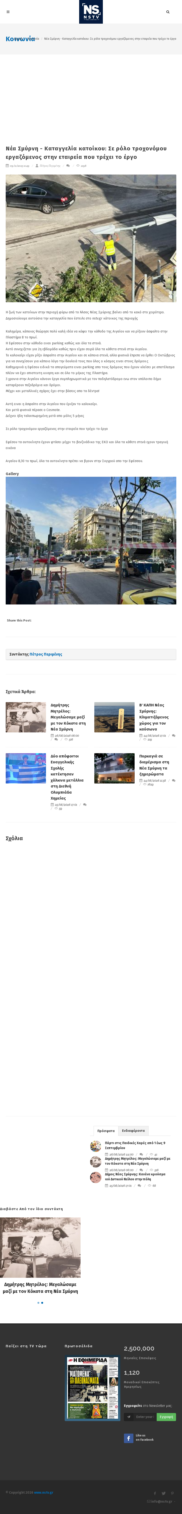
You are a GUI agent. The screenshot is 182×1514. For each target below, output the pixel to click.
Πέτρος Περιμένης (49, 165)
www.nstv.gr (43, 1493)
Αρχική (18, 38)
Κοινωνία (33, 38)
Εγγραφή (166, 1417)
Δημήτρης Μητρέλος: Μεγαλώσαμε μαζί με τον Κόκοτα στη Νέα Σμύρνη (68, 717)
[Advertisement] (91, 90)
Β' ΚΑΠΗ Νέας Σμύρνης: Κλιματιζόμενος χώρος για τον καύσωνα (154, 717)
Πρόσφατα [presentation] (106, 1131)
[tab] (106, 1131)
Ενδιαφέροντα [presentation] (133, 1131)
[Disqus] (91, 914)
